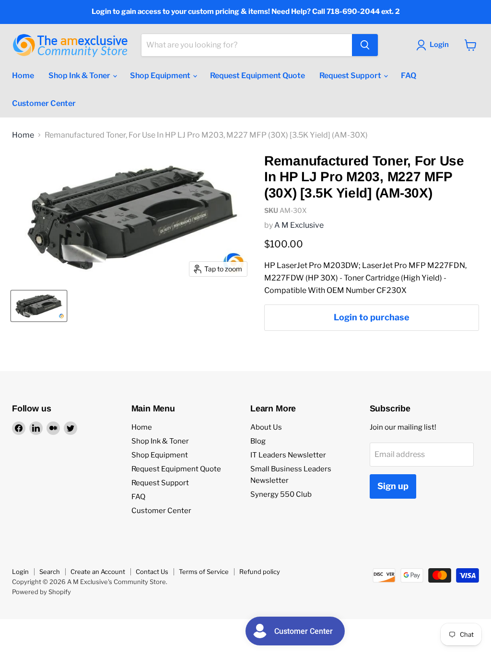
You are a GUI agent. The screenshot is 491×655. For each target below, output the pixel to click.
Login (20, 571)
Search (49, 571)
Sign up (393, 486)
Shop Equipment (161, 75)
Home (23, 75)
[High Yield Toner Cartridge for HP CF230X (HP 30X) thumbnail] (39, 306)
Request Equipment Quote (257, 75)
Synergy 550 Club (281, 494)
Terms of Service (204, 571)
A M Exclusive (299, 225)
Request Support (351, 75)
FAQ (408, 75)
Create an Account (97, 571)
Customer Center (44, 103)
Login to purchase (371, 317)
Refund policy (259, 571)
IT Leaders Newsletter (288, 455)
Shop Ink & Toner (80, 75)
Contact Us (152, 571)
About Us (266, 427)
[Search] (365, 45)
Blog (258, 441)
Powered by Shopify (41, 592)
